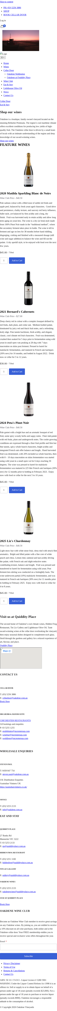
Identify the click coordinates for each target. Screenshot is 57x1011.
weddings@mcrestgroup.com (15, 738)
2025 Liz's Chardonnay (15, 541)
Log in (3, 20)
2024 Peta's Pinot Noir (14, 422)
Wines (6, 67)
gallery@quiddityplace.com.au (15, 875)
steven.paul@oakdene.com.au (15, 774)
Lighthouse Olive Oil (12, 88)
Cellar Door (8, 70)
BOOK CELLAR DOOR (14, 15)
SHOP (6, 11)
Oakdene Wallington (16, 74)
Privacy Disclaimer (11, 963)
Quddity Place (6, 645)
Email (2, 941)
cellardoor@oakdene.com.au (15, 698)
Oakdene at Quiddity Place (18, 77)
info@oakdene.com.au (12, 809)
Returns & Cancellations (14, 971)
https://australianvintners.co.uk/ (13, 787)
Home (6, 63)
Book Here (5, 701)
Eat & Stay (8, 84)
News (6, 92)
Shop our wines (7, 141)
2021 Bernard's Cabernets (17, 311)
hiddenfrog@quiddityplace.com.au (17, 862)
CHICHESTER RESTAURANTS (15, 720)
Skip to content (6, 2)
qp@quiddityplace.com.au (13, 846)
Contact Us (8, 95)
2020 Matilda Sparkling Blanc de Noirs (25, 193)
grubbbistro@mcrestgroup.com (16, 731)
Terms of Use (9, 967)
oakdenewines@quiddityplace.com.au (19, 891)
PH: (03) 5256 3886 (12, 7)
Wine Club (8, 81)
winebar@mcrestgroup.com (14, 735)
